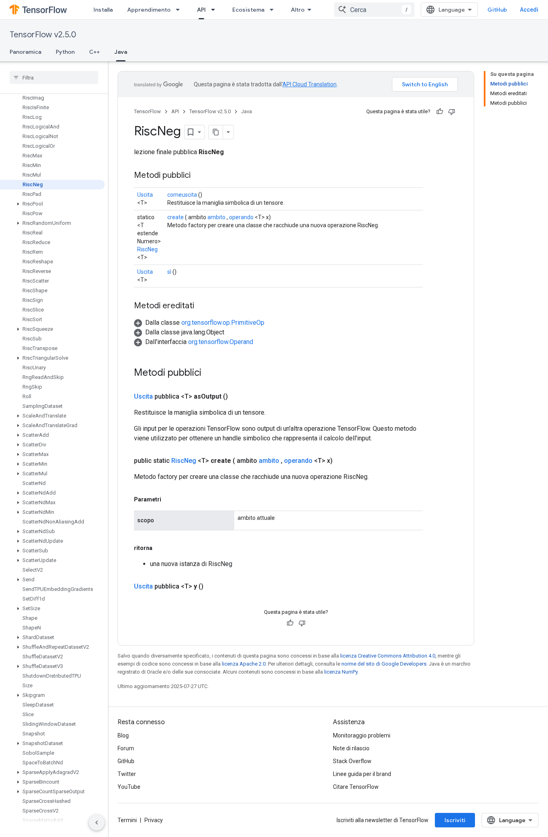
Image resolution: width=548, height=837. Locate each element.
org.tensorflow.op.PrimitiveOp (222, 322)
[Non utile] (452, 112)
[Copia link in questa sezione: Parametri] (169, 499)
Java (120, 51)
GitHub (497, 9)
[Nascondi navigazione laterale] (97, 823)
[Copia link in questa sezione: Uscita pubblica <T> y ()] (213, 586)
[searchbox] (54, 77)
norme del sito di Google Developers (383, 664)
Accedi (529, 9)
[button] (52, 204)
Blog (123, 735)
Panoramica (25, 51)
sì (169, 272)
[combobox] (374, 9)
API (201, 9)
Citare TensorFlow (356, 787)
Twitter (127, 774)
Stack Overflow (352, 761)
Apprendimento (148, 9)
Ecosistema (248, 9)
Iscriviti (454, 820)
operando (241, 217)
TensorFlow (147, 111)
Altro (297, 9)
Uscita (145, 194)
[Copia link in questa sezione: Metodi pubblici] (199, 176)
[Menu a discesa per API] (215, 9)
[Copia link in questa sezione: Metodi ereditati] (202, 306)
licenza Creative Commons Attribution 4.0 (387, 656)
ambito (216, 217)
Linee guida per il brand (362, 774)
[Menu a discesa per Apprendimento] (180, 9)
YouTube (129, 787)
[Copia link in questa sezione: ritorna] (160, 548)
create (175, 217)
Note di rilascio (351, 748)
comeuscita (182, 194)
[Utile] (440, 112)
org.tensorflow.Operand (220, 342)
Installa (103, 9)
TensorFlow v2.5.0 (43, 35)
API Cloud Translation (309, 84)
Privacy (153, 820)
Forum (126, 748)
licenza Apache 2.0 (244, 664)
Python (65, 51)
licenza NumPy (340, 672)
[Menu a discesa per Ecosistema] (274, 9)
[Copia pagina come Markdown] (216, 132)
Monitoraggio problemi (361, 735)
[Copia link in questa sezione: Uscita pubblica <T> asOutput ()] (237, 396)
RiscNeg (147, 249)
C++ (94, 51)
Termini (127, 820)
